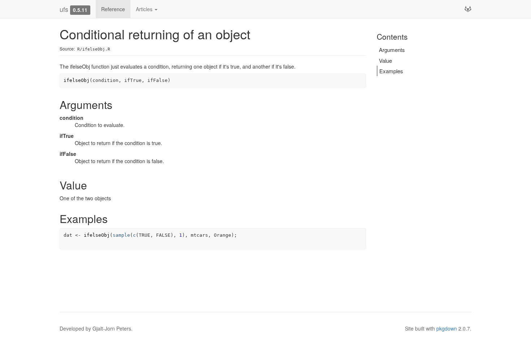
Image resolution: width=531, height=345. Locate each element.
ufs (64, 9)
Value (385, 60)
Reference (113, 9)
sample (121, 235)
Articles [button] (145, 9)
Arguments (392, 49)
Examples (391, 71)
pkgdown (446, 328)
